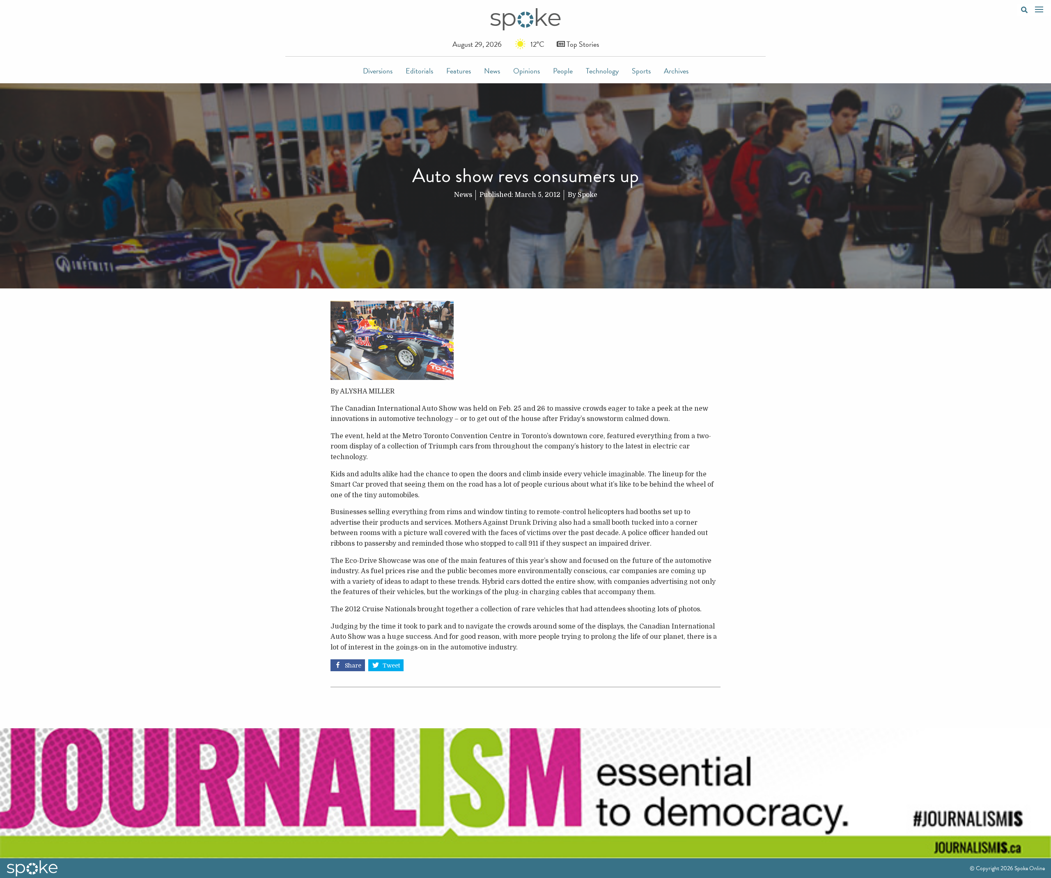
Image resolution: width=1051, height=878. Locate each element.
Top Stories (582, 44)
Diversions (377, 70)
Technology (602, 70)
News (492, 70)
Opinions (526, 70)
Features (458, 70)
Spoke (587, 195)
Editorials (419, 70)
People (563, 70)
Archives (676, 70)
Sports (641, 70)
